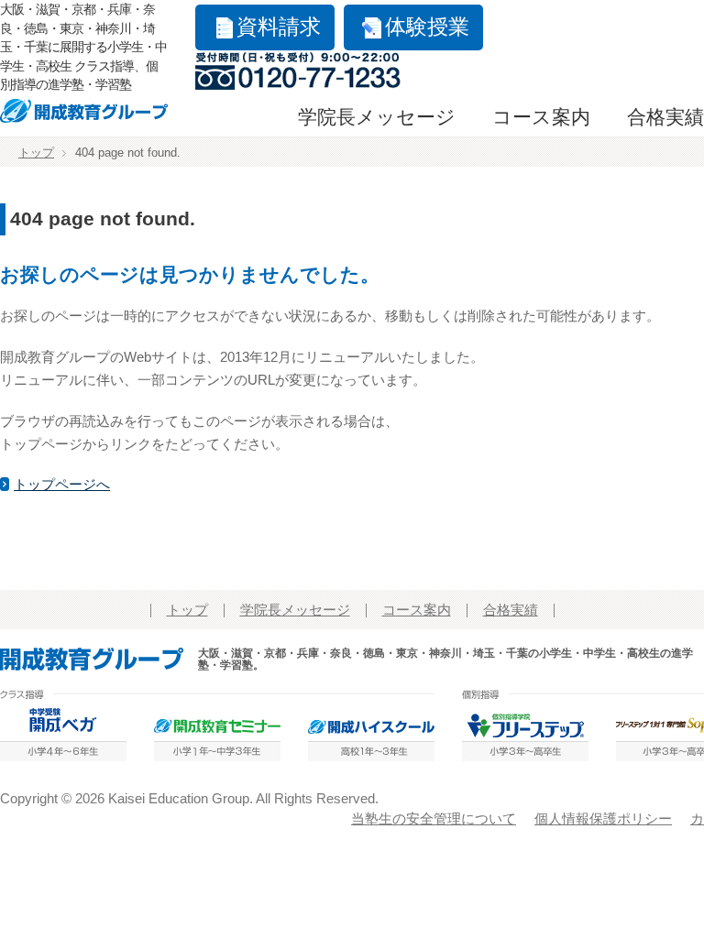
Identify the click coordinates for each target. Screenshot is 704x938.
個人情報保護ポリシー (603, 819)
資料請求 (278, 27)
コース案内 (541, 117)
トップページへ (62, 484)
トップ (36, 153)
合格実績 (665, 117)
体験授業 (427, 27)
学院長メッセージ (377, 117)
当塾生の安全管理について (433, 819)
